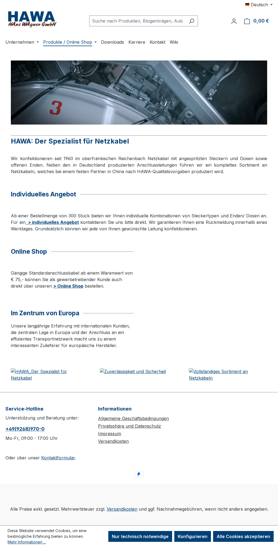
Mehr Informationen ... (27, 542)
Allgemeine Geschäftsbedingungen (133, 418)
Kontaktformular (58, 457)
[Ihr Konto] (234, 20)
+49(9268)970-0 (25, 429)
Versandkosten (113, 441)
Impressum (109, 433)
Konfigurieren (192, 536)
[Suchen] (191, 20)
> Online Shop (68, 286)
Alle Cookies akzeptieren (243, 536)
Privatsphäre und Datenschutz (129, 426)
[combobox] (137, 20)
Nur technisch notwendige (140, 536)
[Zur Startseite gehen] (32, 19)
